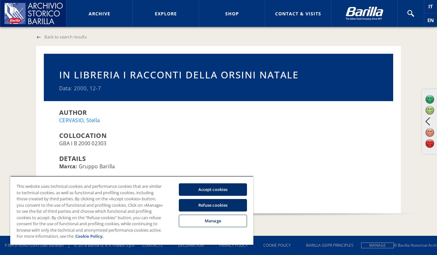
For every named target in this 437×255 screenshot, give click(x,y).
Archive (99, 14)
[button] (411, 13)
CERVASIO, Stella (79, 120)
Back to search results (65, 37)
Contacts (152, 245)
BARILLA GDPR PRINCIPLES (330, 245)
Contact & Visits (298, 14)
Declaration (191, 245)
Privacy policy (233, 245)
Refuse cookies (213, 205)
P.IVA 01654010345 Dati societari (34, 245)
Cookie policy (277, 245)
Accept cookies (213, 189)
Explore (166, 14)
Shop (232, 14)
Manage (377, 245)
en (432, 22)
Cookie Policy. (89, 236)
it (432, 8)
